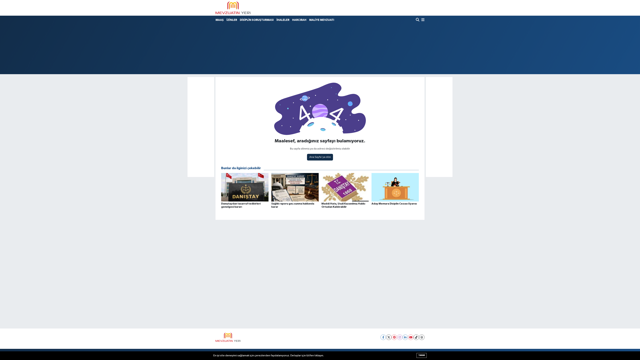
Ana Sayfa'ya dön (320, 157)
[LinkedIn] (405, 337)
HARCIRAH (299, 19)
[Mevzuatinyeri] (233, 8)
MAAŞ (220, 19)
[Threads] (421, 337)
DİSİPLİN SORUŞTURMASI (257, 19)
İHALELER (282, 19)
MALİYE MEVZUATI (321, 19)
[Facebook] (383, 337)
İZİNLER (231, 19)
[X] (389, 337)
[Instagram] (399, 337)
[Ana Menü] (422, 20)
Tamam (421, 355)
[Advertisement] (320, 48)
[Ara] (418, 20)
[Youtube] (411, 337)
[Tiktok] (416, 337)
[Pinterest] (394, 337)
